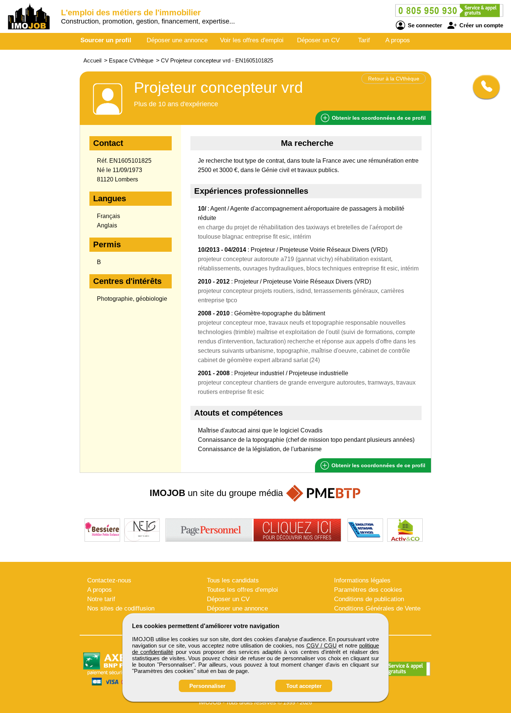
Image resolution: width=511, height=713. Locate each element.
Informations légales (362, 580)
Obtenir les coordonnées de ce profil (377, 465)
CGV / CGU (321, 645)
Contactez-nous (109, 580)
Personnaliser (207, 686)
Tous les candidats (233, 580)
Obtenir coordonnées (378, 118)
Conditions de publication (369, 599)
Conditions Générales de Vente (377, 608)
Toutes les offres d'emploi (242, 589)
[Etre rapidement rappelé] (483, 86)
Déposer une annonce (177, 40)
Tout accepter (304, 686)
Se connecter (424, 25)
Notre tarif (101, 599)
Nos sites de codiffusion (120, 608)
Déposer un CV (318, 40)
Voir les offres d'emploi (252, 40)
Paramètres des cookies (368, 589)
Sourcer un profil (105, 40)
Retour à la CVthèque (393, 79)
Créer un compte (480, 25)
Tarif (364, 40)
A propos (397, 40)
